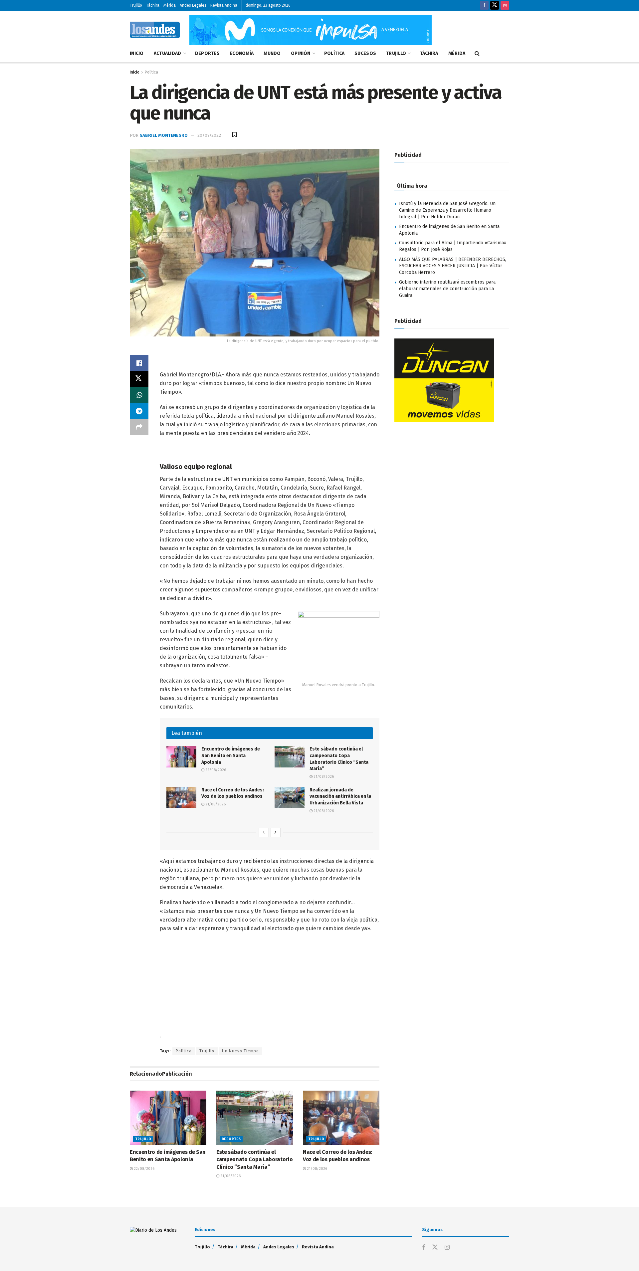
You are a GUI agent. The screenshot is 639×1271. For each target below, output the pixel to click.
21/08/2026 (323, 776)
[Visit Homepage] (155, 30)
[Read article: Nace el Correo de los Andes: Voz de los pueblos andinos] (181, 797)
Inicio (137, 53)
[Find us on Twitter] (494, 5)
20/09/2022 (209, 135)
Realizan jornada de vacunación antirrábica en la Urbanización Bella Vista (340, 796)
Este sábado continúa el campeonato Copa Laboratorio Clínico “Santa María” (254, 1159)
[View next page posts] (276, 832)
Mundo (272, 53)
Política (334, 53)
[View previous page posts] (264, 832)
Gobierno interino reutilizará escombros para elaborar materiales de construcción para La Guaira (447, 288)
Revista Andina (223, 5)
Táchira (152, 5)
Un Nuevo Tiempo (240, 1051)
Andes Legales (193, 5)
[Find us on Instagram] (505, 5)
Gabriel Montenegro (163, 135)
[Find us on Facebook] (484, 5)
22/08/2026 (215, 770)
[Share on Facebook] (139, 363)
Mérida (169, 5)
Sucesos (365, 53)
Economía (242, 53)
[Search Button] (477, 53)
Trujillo (136, 5)
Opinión (301, 53)
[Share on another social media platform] (139, 427)
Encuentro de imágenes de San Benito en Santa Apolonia (230, 755)
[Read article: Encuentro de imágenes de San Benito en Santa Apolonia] (181, 756)
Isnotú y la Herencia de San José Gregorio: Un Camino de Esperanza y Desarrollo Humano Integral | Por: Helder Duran (447, 210)
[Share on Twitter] (139, 379)
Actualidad (167, 53)
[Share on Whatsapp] (139, 395)
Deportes (207, 53)
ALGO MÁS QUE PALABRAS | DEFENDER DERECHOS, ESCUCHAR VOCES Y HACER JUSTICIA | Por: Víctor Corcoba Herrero (452, 266)
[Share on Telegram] (139, 411)
